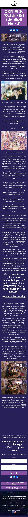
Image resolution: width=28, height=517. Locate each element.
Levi (12, 161)
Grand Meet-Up (16, 52)
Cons (23, 153)
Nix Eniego (24, 102)
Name (14, 457)
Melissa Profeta (21, 122)
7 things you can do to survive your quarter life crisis (14, 487)
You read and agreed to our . (15, 454)
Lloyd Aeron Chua (15, 498)
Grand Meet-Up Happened (18, 59)
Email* (14, 464)
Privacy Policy (22, 454)
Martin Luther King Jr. (15, 298)
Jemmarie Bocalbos (21, 496)
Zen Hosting (14, 500)
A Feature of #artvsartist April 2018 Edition (14, 483)
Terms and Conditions (11, 510)
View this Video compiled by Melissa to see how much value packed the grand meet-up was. (14, 405)
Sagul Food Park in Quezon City (17, 61)
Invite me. (22, 437)
